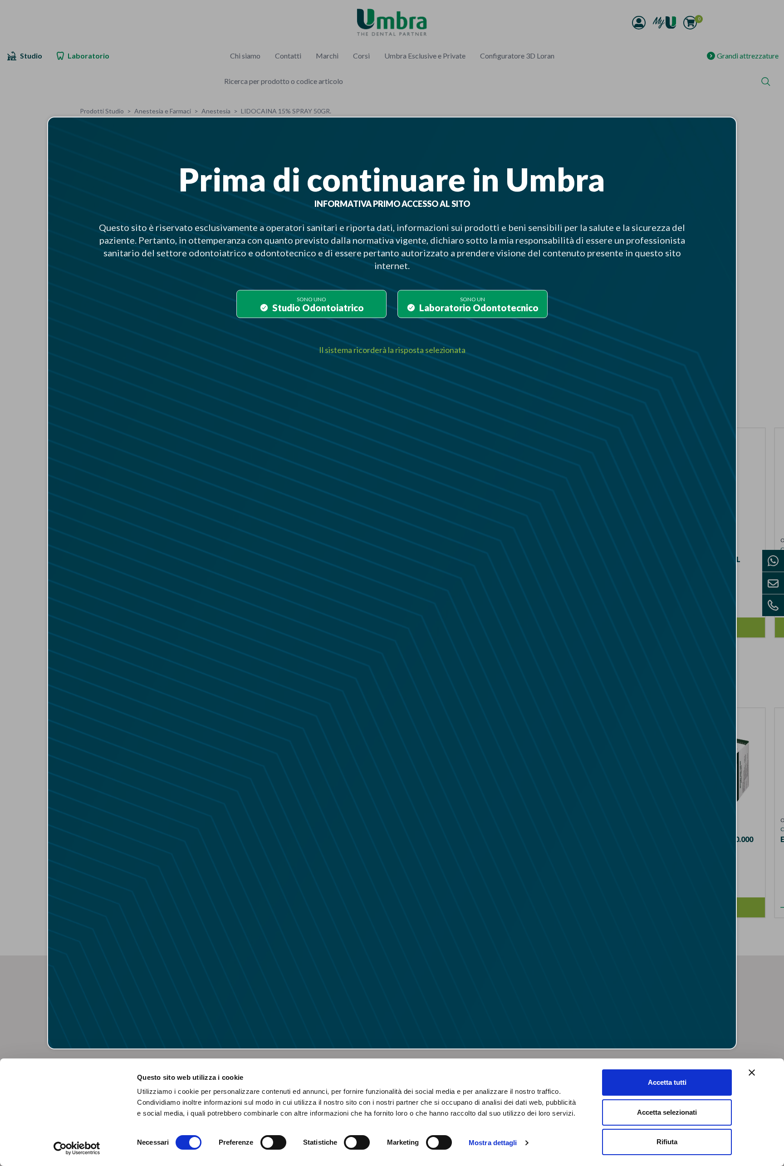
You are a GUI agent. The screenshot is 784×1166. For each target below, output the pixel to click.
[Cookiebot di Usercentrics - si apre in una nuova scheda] (77, 1148)
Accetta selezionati (667, 1112)
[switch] (273, 1142)
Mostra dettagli (493, 1142)
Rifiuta (667, 1142)
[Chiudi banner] (752, 1072)
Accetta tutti (667, 1082)
